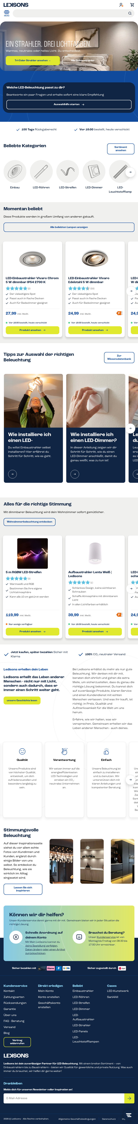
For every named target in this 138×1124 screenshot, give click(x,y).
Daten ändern (33, 949)
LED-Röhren (81, 997)
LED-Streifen (81, 1003)
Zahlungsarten (14, 997)
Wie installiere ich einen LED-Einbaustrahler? (29, 440)
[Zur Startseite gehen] (16, 5)
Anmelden (129, 1098)
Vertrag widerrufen (17, 1042)
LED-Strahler (82, 1025)
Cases (112, 986)
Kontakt (9, 991)
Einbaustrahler (83, 991)
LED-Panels (80, 1031)
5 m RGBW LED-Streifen (24, 572)
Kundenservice (106, 937)
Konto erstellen (48, 997)
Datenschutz (109, 1119)
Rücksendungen (15, 1003)
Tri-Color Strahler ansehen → (33, 60)
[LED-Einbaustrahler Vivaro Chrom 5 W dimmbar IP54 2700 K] (32, 259)
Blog (7, 1033)
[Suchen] (129, 13)
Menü (6, 16)
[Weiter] (130, 172)
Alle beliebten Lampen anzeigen (69, 227)
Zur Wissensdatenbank (119, 357)
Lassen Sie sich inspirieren (23, 889)
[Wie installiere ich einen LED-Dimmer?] (95, 401)
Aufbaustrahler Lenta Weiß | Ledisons (90, 574)
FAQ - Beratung (14, 1021)
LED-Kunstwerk (118, 991)
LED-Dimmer (81, 1009)
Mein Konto (46, 991)
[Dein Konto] (121, 5)
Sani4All (112, 997)
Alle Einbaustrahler (83, 60)
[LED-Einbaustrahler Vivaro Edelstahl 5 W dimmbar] (95, 259)
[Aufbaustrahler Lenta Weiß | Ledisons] (95, 553)
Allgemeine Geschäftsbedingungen (77, 1119)
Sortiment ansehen (120, 149)
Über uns (10, 1015)
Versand (9, 1027)
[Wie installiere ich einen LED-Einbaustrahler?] (33, 401)
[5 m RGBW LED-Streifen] (32, 553)
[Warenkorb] (131, 5)
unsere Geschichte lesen (22, 700)
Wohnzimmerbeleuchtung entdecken (29, 522)
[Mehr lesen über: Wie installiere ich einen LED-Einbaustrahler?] (12, 474)
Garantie (10, 1009)
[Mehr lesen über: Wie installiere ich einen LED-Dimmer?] (74, 474)
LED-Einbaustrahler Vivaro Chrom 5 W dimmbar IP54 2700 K (32, 280)
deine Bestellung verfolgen (41, 946)
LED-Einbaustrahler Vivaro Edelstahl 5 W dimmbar (88, 280)
